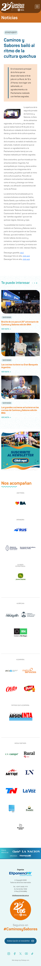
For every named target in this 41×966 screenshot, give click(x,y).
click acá (26, 256)
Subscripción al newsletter (18, 941)
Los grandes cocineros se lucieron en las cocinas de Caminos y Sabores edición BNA (20, 410)
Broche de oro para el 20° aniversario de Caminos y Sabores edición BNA (19, 323)
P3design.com (25, 960)
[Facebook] (15, 954)
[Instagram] (9, 954)
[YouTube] (26, 954)
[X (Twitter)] (20, 954)
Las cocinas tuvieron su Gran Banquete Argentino (19, 366)
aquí (22, 253)
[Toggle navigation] (37, 6)
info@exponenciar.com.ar (20, 895)
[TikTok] (32, 954)
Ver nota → (6, 329)
